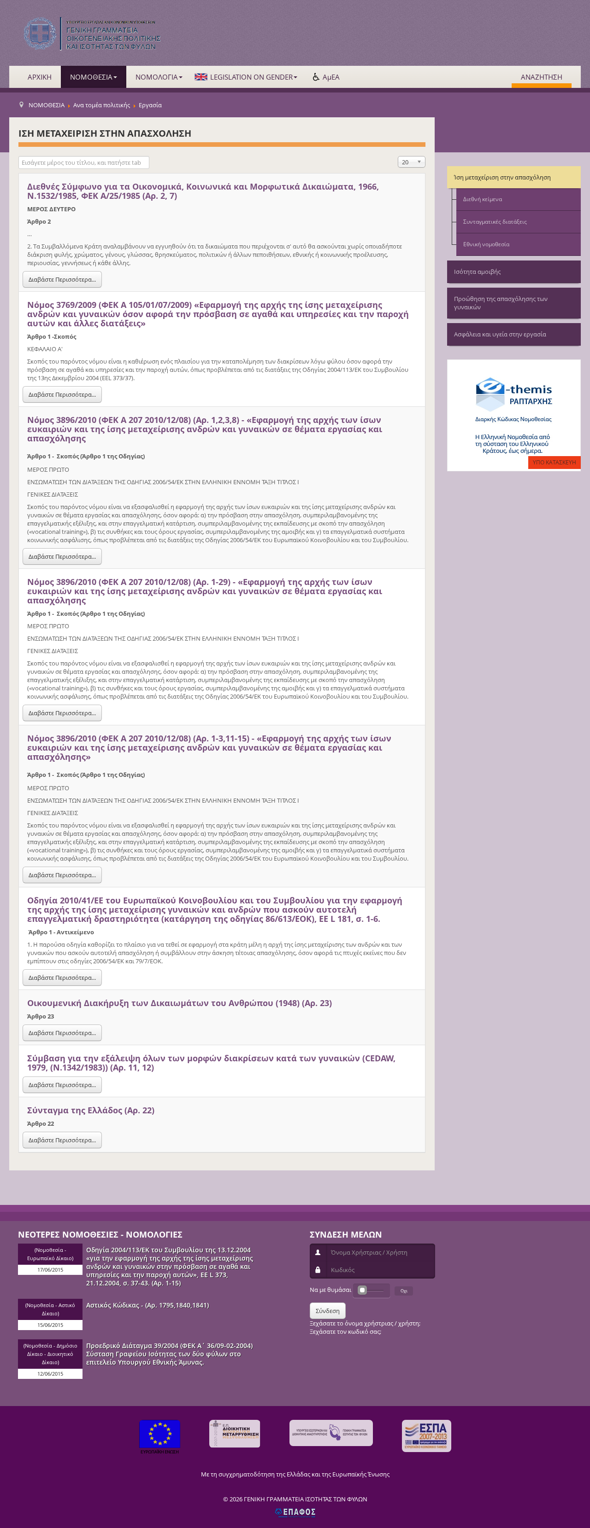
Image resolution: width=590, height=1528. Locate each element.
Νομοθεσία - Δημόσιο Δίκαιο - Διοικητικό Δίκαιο (51, 1354)
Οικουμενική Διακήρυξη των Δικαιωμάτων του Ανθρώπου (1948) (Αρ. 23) (179, 1002)
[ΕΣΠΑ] (426, 1436)
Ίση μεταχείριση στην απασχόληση (502, 177)
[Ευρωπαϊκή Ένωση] (159, 1438)
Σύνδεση (328, 1311)
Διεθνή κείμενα (482, 199)
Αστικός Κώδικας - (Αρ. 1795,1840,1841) (147, 1305)
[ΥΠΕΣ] (331, 1433)
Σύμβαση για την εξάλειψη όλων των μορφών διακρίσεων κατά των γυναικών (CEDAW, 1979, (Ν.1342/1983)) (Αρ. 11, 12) (211, 1063)
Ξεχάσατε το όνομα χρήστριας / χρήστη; (365, 1323)
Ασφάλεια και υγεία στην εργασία (500, 334)
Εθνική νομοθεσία (486, 244)
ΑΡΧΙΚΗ (40, 76)
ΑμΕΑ (331, 76)
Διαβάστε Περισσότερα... (62, 279)
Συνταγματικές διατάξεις (495, 222)
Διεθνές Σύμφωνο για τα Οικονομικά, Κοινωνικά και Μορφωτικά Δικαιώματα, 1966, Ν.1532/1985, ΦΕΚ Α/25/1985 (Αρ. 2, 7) (203, 191)
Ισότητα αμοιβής (477, 271)
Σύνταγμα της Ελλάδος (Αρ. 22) (90, 1110)
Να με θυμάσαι (330, 1289)
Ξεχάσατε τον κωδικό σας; (345, 1331)
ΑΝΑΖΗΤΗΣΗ (541, 76)
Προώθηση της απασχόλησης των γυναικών (501, 303)
